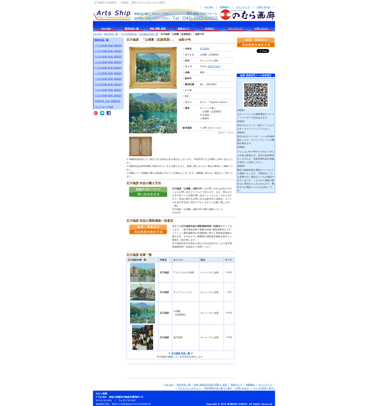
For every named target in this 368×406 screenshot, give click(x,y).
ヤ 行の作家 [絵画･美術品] (108, 84)
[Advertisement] (171, 371)
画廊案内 (224, 7)
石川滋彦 (204, 48)
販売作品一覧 (111, 34)
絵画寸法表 (213, 66)
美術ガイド (236, 384)
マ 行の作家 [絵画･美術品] (108, 79)
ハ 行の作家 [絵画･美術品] (108, 73)
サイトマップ (243, 7)
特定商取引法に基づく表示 (218, 388)
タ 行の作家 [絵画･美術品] (108, 62)
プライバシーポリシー (189, 388)
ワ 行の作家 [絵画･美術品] (108, 95)
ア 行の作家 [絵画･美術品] (108, 45)
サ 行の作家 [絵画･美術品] (108, 56)
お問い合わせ (263, 7)
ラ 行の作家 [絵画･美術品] (108, 90)
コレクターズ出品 (104, 106)
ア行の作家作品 (129, 34)
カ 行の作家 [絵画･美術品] (108, 51)
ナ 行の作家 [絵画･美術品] (108, 67)
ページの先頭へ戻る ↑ (264, 388)
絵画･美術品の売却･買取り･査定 (210, 384)
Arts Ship (208, 7)
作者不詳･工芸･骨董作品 (107, 101)
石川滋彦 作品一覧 (148, 34)
